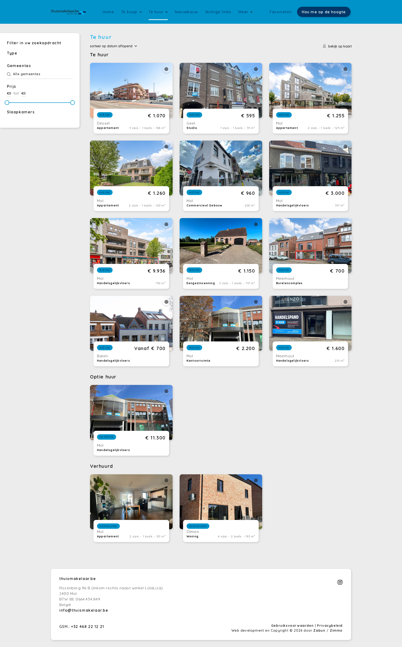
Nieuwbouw (186, 12)
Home (108, 12)
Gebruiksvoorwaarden (293, 625)
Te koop (130, 12)
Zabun (319, 630)
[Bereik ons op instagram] (340, 583)
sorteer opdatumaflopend (111, 46)
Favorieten (280, 12)
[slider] (7, 102)
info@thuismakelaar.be (83, 610)
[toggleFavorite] (166, 69)
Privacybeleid (330, 625)
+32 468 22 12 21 (87, 626)
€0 (9, 93)
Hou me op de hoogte (324, 12)
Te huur (157, 12)
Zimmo (336, 630)
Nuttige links (218, 12)
